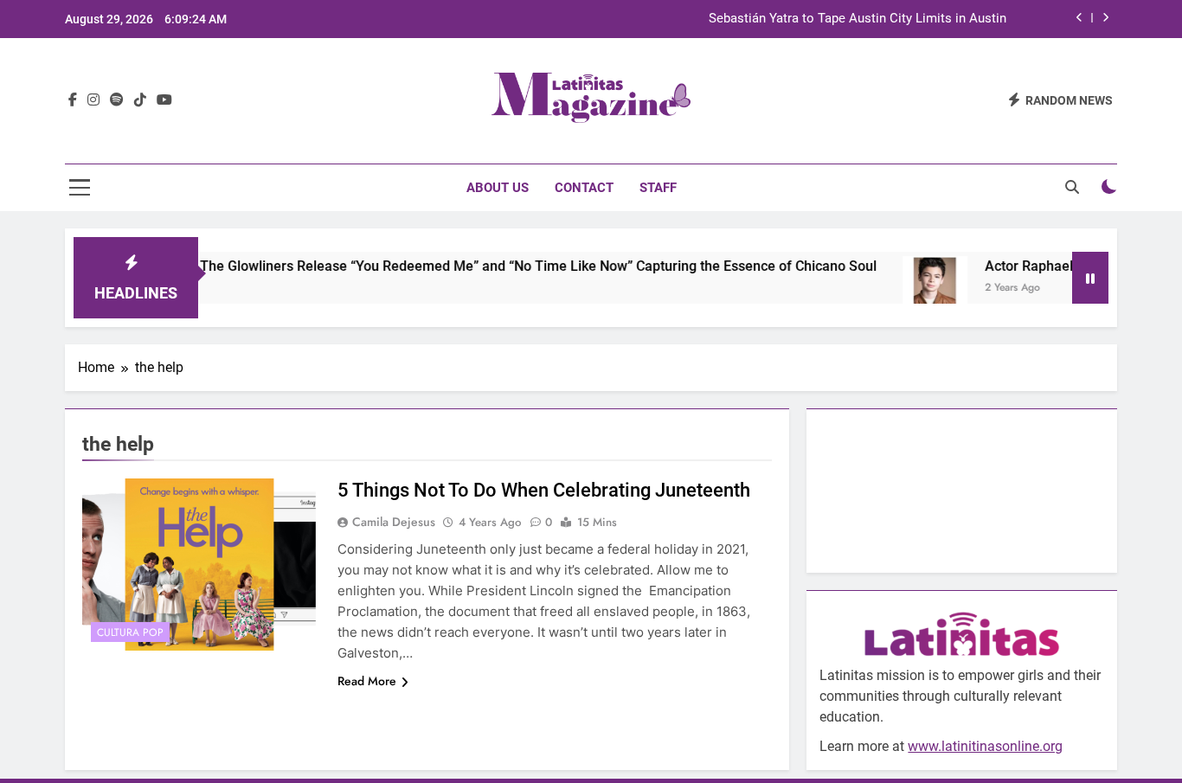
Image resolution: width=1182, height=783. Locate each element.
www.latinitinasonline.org (985, 746)
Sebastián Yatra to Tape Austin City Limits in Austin (857, 19)
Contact (584, 188)
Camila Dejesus (393, 521)
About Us (497, 188)
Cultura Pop (130, 632)
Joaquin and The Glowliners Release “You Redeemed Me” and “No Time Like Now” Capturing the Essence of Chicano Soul (478, 266)
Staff (658, 188)
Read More (366, 681)
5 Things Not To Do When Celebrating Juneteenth (543, 490)
